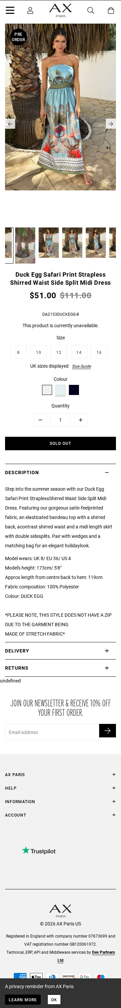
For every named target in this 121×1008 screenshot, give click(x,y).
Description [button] (22, 472)
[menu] (10, 11)
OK (54, 999)
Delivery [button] (17, 650)
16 (99, 352)
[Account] (30, 10)
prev (10, 124)
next (111, 124)
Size (60, 337)
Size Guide (81, 366)
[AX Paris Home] (60, 10)
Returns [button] (17, 668)
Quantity (60, 405)
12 (59, 352)
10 (38, 352)
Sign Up (107, 730)
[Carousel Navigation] (60, 124)
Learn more (23, 999)
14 (79, 352)
